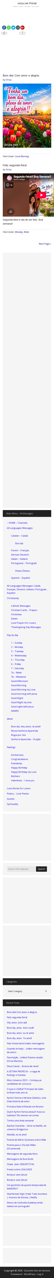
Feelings (11, 747)
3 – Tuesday (17, 651)
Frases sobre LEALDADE (19, 1169)
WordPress (29, 1274)
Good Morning (22, 156)
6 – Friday (16, 664)
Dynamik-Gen (31, 1270)
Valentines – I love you (22, 780)
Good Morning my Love (23, 689)
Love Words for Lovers (19, 788)
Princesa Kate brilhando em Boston (25, 1106)
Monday (19, 231)
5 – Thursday (18, 659)
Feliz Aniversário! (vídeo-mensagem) (25, 1043)
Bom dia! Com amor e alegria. (21, 75)
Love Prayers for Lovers (23, 622)
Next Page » (45, 243)
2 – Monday (17, 647)
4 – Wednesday (19, 655)
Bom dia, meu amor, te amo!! (25, 726)
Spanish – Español (20, 577)
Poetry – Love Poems (18, 793)
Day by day (12, 635)
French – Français (20, 550)
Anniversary (17, 754)
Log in (40, 1274)
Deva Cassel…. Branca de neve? (23, 1066)
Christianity (13, 598)
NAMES (15, 710)
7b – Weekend (18, 676)
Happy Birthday (19, 767)
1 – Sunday (16, 642)
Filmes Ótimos (22, 570)
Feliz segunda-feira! (15, 165)
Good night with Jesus (22, 706)
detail (10, 718)
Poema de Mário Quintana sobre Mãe (26, 1139)
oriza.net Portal (27, 3)
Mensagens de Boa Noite (20, 1159)
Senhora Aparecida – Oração (26, 739)
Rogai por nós (18, 735)
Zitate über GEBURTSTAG (20, 1164)
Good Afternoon (19, 681)
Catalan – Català (19, 535)
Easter (14, 618)
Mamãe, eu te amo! (17, 1134)
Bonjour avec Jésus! (17, 1174)
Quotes (11, 798)
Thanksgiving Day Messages (26, 627)
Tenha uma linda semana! (20, 1120)
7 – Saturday (17, 668)
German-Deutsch (20, 554)
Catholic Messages (20, 605)
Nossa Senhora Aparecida (24, 730)
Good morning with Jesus (24, 693)
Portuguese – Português (24, 563)
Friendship (16, 763)
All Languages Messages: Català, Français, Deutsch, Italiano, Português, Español (27, 589)
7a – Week (16, 672)
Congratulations (19, 759)
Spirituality (12, 804)
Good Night (17, 698)
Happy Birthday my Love (23, 771)
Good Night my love (21, 702)
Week (26, 231)
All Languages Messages (20, 528)
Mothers (15, 776)
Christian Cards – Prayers (24, 610)
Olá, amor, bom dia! (17, 1022)
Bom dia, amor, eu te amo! (20, 1033)
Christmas (16, 614)
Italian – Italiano (19, 558)
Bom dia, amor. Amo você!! (20, 1027)
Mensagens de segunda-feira (22, 1153)
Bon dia (19, 543)
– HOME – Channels (17, 522)
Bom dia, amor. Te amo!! (19, 1038)
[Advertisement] (27, 41)
